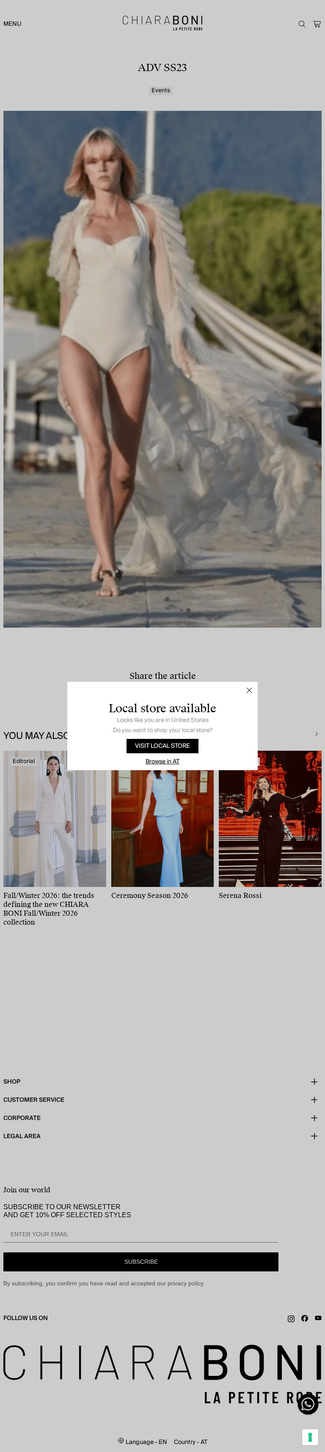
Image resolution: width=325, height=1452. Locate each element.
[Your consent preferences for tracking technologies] (310, 1437)
